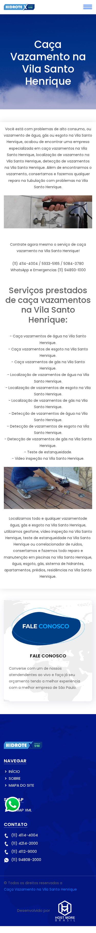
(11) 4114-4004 (24, 835)
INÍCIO (14, 771)
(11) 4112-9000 (24, 851)
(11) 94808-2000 (26, 859)
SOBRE (14, 778)
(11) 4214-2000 (24, 843)
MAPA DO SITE (21, 785)
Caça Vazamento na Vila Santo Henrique (40, 889)
